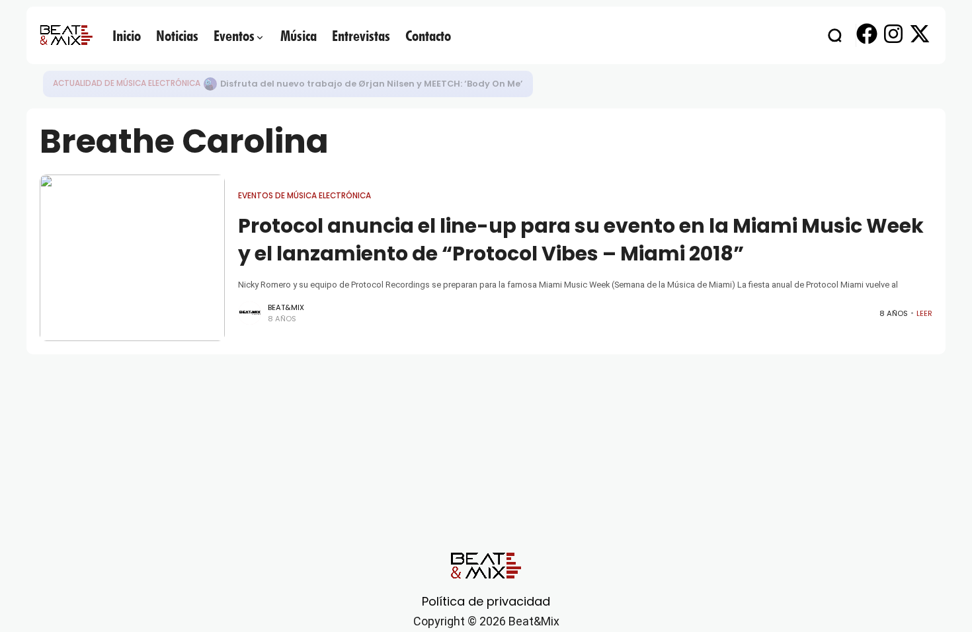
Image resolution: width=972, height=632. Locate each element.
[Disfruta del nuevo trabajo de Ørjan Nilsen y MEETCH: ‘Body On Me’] (210, 84)
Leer (924, 313)
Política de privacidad (486, 601)
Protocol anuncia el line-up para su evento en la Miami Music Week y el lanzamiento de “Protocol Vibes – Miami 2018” (581, 240)
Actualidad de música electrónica (126, 83)
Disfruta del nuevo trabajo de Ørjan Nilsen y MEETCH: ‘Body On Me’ (371, 83)
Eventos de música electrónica (304, 195)
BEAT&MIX (286, 307)
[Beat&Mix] (66, 35)
